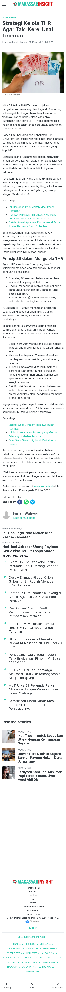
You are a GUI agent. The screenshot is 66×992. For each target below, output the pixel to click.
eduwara (12, 966)
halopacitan (13, 962)
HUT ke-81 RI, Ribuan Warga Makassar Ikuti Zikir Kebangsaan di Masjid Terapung (35, 674)
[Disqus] (33, 829)
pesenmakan (32, 971)
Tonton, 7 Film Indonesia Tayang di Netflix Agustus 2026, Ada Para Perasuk (35, 597)
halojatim (52, 957)
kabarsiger (32, 948)
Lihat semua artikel (24, 517)
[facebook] (19, 502)
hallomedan (33, 953)
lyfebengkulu (46, 966)
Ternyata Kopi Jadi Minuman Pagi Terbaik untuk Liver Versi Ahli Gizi (40, 776)
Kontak (33, 902)
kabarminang (14, 948)
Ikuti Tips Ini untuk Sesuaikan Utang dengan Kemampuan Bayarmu (40, 739)
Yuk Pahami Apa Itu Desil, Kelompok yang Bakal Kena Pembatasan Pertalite (29, 612)
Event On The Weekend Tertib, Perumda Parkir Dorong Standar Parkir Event (33, 566)
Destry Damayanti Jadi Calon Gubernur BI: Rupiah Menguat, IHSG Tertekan (32, 581)
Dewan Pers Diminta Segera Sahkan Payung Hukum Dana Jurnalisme (40, 757)
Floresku (30, 944)
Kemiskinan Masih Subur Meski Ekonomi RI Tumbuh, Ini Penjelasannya (32, 705)
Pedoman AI (33, 910)
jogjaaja (45, 944)
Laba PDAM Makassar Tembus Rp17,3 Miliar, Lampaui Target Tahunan (32, 627)
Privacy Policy (33, 914)
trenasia (16, 944)
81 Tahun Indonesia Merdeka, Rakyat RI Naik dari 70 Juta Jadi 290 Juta (36, 643)
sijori (39, 957)
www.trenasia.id (43, 486)
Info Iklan (33, 895)
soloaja (50, 953)
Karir (33, 899)
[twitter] (32, 502)
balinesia (26, 957)
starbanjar (9, 957)
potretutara (14, 953)
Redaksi (33, 891)
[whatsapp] (26, 502)
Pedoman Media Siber (33, 906)
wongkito (49, 948)
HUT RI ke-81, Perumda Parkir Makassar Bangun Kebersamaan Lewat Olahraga (33, 689)
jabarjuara (48, 962)
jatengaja (28, 966)
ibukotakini (31, 962)
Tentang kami (33, 887)
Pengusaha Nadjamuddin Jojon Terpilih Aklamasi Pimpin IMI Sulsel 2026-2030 (35, 658)
